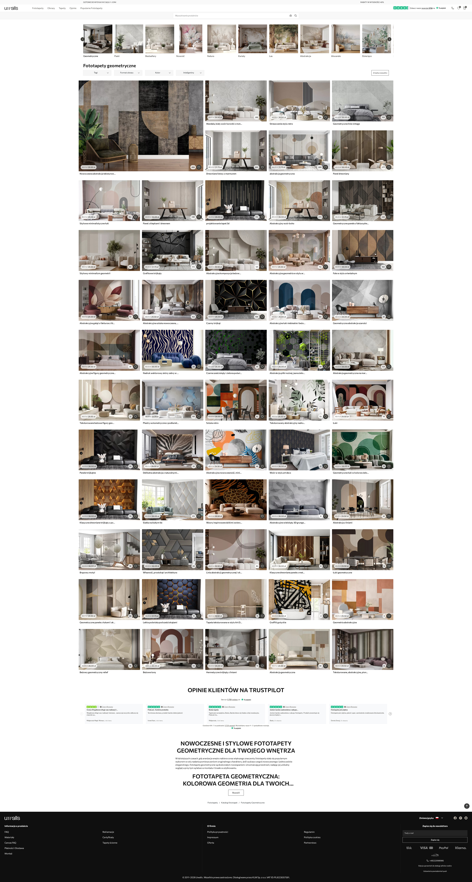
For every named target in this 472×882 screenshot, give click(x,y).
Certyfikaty (108, 837)
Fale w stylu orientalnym (345, 273)
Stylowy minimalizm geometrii (95, 273)
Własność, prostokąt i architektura (160, 572)
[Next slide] (389, 39)
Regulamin (309, 832)
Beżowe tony (149, 672)
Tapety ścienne (110, 842)
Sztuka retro (212, 423)
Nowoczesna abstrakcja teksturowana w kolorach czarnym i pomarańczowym (98, 173)
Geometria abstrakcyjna (345, 622)
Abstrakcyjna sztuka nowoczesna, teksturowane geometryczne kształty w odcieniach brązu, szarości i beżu (161, 323)
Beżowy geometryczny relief (94, 672)
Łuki (335, 423)
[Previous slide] (83, 39)
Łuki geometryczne (342, 572)
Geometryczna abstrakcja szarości (350, 323)
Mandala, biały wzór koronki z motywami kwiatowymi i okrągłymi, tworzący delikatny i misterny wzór (224, 123)
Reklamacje (108, 832)
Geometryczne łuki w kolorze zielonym (351, 472)
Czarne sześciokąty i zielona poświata (224, 373)
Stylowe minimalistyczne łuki (94, 223)
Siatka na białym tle (152, 522)
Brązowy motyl (87, 572)
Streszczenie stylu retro (281, 123)
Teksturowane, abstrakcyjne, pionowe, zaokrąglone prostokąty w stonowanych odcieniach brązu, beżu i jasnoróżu (351, 672)
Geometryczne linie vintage (346, 123)
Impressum (212, 837)
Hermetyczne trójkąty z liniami (221, 672)
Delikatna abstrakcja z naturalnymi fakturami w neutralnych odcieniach (161, 472)
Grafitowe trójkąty (152, 273)
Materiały (9, 837)
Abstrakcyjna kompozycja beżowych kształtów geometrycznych (224, 273)
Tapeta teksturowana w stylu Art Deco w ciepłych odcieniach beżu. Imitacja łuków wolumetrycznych (224, 622)
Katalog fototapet (229, 802)
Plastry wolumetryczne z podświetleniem (161, 423)
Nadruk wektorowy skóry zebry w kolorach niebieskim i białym (161, 373)
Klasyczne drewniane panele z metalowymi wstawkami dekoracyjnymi (288, 572)
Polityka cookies (312, 837)
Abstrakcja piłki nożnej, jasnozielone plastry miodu (288, 373)
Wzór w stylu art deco (280, 472)
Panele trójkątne (88, 472)
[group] (128, 41)
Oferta (210, 842)
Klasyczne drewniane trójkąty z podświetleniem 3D (98, 522)
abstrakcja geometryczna (282, 173)
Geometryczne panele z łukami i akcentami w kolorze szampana (98, 622)
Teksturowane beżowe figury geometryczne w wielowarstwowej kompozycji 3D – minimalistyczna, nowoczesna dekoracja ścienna (98, 423)
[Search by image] (291, 16)
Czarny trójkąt (213, 323)
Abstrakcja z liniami (342, 522)
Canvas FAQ (10, 842)
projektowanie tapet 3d (217, 223)
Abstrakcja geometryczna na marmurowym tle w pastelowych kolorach (351, 373)
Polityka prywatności (217, 832)
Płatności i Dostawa (14, 848)
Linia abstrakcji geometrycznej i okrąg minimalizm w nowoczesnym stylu (224, 572)
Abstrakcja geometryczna (282, 672)
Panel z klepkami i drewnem (156, 223)
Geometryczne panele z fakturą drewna (351, 223)
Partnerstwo (310, 842)
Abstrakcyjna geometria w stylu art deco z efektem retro (288, 273)
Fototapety (213, 802)
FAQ (7, 832)
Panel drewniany (341, 173)
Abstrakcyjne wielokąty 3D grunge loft (288, 522)
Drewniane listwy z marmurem (221, 173)
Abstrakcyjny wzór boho (282, 223)
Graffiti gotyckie (278, 622)
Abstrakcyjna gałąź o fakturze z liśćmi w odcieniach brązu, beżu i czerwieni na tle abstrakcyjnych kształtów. (98, 323)
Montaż (8, 853)
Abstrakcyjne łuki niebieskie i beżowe (288, 323)
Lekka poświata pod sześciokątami (160, 622)
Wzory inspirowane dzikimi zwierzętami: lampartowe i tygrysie (224, 522)
